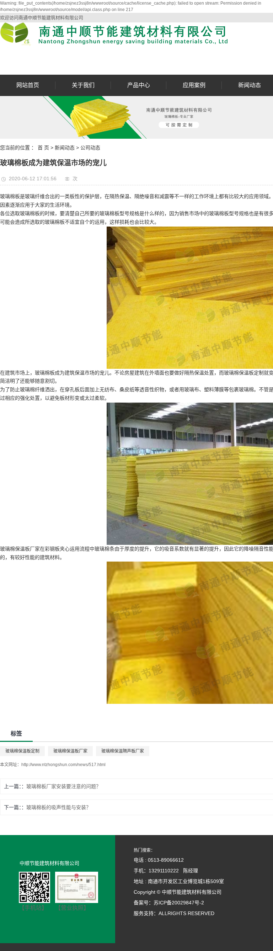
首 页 (43, 147)
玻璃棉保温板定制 (22, 751)
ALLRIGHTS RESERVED (186, 913)
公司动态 (90, 147)
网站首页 (27, 85)
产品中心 (138, 85)
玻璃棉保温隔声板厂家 (122, 751)
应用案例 (194, 85)
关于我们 (83, 85)
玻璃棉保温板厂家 (70, 751)
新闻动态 (249, 85)
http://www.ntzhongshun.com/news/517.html (63, 764)
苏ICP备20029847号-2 (179, 902)
